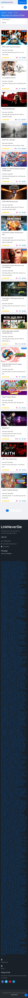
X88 (18, 772)
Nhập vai (4, 242)
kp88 (26, 825)
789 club (5, 715)
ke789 (14, 669)
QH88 (5, 795)
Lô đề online (18, 633)
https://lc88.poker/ (11, 845)
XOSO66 (9, 747)
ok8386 (11, 708)
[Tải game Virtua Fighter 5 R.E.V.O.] (14, 68)
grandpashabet (21, 732)
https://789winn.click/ (11, 794)
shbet (22, 672)
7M (9, 818)
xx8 (1, 789)
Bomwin (2, 601)
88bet (23, 687)
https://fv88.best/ (7, 825)
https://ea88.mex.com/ (12, 707)
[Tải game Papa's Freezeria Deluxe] (14, 387)
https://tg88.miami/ (8, 802)
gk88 (11, 678)
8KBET (19, 699)
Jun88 (12, 592)
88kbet (20, 795)
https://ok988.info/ (14, 629)
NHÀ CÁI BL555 (20, 794)
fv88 (13, 822)
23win (24, 598)
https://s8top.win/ (4, 815)
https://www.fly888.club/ (19, 610)
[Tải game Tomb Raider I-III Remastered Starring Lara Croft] (14, 289)
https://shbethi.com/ (11, 621)
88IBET (24, 677)
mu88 (23, 668)
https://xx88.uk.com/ (17, 731)
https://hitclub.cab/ (4, 649)
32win (23, 766)
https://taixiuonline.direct (17, 743)
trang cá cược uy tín (22, 643)
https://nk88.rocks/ (17, 871)
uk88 (13, 644)
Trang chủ (3, 12)
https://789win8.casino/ (18, 673)
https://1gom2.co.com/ (13, 654)
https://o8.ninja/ (4, 624)
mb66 (8, 631)
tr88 (20, 729)
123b (3, 669)
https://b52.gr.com (18, 847)
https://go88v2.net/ (13, 746)
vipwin (18, 729)
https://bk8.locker (18, 830)
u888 (13, 662)
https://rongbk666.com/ (22, 577)
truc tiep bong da (19, 561)
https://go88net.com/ (4, 655)
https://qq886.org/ (4, 877)
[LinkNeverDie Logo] (7, 2)
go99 (23, 667)
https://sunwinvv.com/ (6, 705)
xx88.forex (12, 778)
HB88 (2, 819)
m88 (6, 746)
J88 (18, 751)
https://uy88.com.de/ (20, 706)
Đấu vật (16, 83)
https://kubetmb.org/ (4, 780)
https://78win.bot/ (20, 609)
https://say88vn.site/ (17, 727)
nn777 (14, 594)
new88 (2, 743)
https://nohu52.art (21, 714)
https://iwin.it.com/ (13, 719)
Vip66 (2, 568)
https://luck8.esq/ (4, 766)
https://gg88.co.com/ (15, 597)
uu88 (11, 608)
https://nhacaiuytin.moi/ (14, 642)
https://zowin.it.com (22, 704)
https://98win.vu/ (4, 757)
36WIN (18, 748)
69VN (11, 817)
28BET (4, 777)
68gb (20, 667)
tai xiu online (23, 679)
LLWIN (7, 616)
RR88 (6, 573)
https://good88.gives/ (4, 711)
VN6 (12, 802)
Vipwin (19, 715)
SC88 (15, 646)
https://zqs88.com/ (4, 800)
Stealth (3, 341)
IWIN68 (25, 657)
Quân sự (8, 341)
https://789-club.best (18, 723)
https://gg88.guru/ (14, 661)
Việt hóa (24, 124)
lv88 (21, 765)
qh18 (16, 771)
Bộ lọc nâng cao (6, 19)
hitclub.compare (3, 730)
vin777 (18, 849)
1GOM (4, 584)
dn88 (12, 702)
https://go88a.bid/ (23, 718)
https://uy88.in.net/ (4, 707)
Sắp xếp (4, 22)
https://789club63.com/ (21, 719)
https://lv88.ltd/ (17, 682)
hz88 (15, 690)
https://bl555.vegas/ (22, 857)
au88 (25, 667)
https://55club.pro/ (7, 703)
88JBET (2, 802)
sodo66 (24, 717)
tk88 (25, 623)
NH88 (9, 829)
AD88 (23, 788)
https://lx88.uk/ (21, 819)
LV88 (10, 782)
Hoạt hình (15, 52)
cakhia (13, 658)
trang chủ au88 (14, 724)
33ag (25, 760)
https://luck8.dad (7, 693)
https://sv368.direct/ (22, 562)
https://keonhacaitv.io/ (5, 708)
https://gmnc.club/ (12, 685)
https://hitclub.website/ (18, 579)
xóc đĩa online (22, 695)
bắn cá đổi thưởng (24, 879)
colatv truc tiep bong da (11, 570)
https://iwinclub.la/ (4, 562)
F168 (22, 617)
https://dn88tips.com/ (5, 796)
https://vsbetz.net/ (17, 759)
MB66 (12, 569)
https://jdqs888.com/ (9, 878)
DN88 (14, 693)
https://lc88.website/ (12, 732)
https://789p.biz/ (23, 761)
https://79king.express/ (5, 574)
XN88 (22, 782)
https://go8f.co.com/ (20, 825)
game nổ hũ (24, 662)
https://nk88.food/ (15, 790)
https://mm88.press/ (4, 587)
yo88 (8, 633)
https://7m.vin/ (23, 698)
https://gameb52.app (13, 698)
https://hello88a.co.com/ (5, 698)
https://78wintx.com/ (4, 634)
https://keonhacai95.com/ (8, 601)
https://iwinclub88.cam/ (10, 773)
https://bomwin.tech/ (15, 580)
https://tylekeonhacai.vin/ (5, 641)
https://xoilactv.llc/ (4, 751)
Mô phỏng (19, 402)
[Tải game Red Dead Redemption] (14, 99)
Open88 (17, 703)
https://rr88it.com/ (19, 604)
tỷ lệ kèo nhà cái (16, 643)
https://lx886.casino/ (22, 792)
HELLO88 (9, 880)
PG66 (20, 708)
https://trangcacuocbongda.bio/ (20, 647)
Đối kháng (10, 52)
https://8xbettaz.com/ (20, 696)
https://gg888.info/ (4, 814)
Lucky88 (16, 785)
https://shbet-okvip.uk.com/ (5, 754)
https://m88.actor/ (6, 714)
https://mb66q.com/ (4, 569)
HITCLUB (4, 673)
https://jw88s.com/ (9, 772)
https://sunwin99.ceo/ (5, 596)
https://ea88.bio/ (21, 658)
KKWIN (7, 791)
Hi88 (22, 864)
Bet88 (12, 594)
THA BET (13, 830)
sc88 (18, 616)
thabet (18, 631)
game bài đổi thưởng (19, 740)
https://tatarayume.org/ (16, 781)
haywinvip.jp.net (14, 722)
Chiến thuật (9, 242)
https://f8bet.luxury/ (11, 854)
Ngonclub (20, 612)
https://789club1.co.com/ (21, 638)
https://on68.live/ (9, 768)
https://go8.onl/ (10, 734)
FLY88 (9, 594)
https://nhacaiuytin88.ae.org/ (15, 744)
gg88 (7, 764)
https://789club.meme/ (8, 781)
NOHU (17, 752)
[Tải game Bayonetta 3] (14, 418)
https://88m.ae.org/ (11, 733)
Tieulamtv (2, 735)
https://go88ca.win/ (4, 839)
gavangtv (14, 573)
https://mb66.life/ (17, 569)
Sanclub (14, 849)
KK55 (2, 773)
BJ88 (6, 789)
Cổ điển (16, 12)
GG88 (16, 589)
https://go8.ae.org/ (11, 764)
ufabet (14, 561)
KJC (25, 576)
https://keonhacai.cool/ (11, 624)
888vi (20, 822)
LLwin (26, 707)
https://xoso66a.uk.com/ (8, 790)
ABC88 (2, 747)
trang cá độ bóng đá (16, 879)
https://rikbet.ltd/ (4, 580)
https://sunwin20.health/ (13, 783)
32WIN (10, 791)
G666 (24, 756)
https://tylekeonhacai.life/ (5, 598)
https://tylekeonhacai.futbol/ (6, 571)
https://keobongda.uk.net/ (21, 806)
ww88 (20, 680)
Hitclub (5, 599)
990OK (2, 855)
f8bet (13, 619)
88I (23, 656)
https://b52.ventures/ (4, 729)
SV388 (6, 829)
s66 (6, 747)
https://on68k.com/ (17, 884)
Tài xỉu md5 (12, 806)
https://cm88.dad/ (4, 586)
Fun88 (12, 562)
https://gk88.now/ (4, 871)
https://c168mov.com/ (4, 666)
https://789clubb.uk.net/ (22, 636)
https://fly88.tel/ (4, 606)
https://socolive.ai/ (4, 756)
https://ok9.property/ (4, 625)
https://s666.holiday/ (12, 736)
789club (21, 601)
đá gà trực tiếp (19, 736)
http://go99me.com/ (7, 755)
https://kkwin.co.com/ (12, 712)
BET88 (16, 741)
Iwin (9, 599)
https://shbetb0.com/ (4, 622)
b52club (2, 604)
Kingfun (15, 709)
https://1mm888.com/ (4, 856)
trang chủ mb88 (8, 724)
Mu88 (22, 852)
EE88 (9, 626)
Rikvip (7, 584)
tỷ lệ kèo (24, 871)
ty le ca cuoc (3, 583)
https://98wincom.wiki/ (10, 870)
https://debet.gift (4, 880)
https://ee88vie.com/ (7, 563)
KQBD (14, 813)
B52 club (11, 584)
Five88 (10, 851)
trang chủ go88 (17, 730)
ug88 (15, 728)
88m (16, 816)
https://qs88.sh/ (4, 807)
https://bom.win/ (16, 612)
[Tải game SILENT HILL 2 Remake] (14, 130)
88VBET (10, 822)
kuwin (20, 674)
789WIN (20, 818)
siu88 (2, 632)
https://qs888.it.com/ (19, 789)
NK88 (4, 668)
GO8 (24, 809)
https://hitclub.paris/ (16, 868)
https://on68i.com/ (6, 741)
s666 (20, 788)
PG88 (19, 598)
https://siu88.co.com (16, 763)
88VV (4, 699)
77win (10, 646)
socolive (23, 736)
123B (21, 757)
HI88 (11, 831)
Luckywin (10, 679)
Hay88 (23, 674)
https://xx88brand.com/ (16, 587)
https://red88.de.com (12, 767)
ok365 (16, 817)
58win (6, 635)
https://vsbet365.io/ (4, 760)
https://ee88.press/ (4, 846)
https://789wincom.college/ (5, 875)
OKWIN (9, 868)
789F (23, 837)
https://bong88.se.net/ (5, 643)
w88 (4, 687)
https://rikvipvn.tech (4, 854)
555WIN (19, 821)
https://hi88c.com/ (20, 876)
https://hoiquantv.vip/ (4, 628)
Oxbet (18, 851)
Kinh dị (14, 145)
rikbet (23, 683)
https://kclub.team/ (19, 581)
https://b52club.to (16, 667)
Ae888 (15, 717)
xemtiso (9, 777)
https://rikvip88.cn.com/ (16, 779)
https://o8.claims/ (18, 800)
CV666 (10, 841)
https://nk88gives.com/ (17, 842)
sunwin (2, 563)
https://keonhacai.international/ (18, 657)
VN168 (24, 692)
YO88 (16, 852)
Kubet (17, 704)
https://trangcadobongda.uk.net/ (6, 667)
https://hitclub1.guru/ (22, 728)
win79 (15, 599)
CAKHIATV (16, 747)
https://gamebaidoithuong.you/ (6, 619)
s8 (4, 803)
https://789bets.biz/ (4, 661)
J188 (14, 705)
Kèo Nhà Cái (19, 709)
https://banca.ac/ (22, 616)
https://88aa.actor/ (4, 607)
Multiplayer (24, 31)
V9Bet (22, 849)
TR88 (24, 776)
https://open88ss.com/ (20, 854)
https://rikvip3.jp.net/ (12, 720)
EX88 (20, 766)
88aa (2, 816)
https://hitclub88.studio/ (10, 716)
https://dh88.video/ (23, 682)
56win (2, 863)
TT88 (10, 765)
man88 (9, 834)
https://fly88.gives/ (4, 629)
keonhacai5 (11, 858)
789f (17, 712)
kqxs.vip (4, 706)
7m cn (25, 847)
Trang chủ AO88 (17, 840)
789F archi (21, 827)
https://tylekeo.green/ (12, 618)
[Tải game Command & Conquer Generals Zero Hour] (14, 223)
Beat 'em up (16, 176)
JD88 (21, 778)
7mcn (7, 583)
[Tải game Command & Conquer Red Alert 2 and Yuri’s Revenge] (14, 256)
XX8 (24, 788)
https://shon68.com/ (21, 859)
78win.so (10, 625)
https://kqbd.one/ (22, 642)
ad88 (4, 789)
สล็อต (10, 605)
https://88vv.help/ (4, 794)
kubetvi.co (15, 699)
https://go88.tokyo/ (18, 586)
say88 (25, 711)
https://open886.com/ (5, 593)
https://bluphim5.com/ (22, 572)
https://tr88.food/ (4, 779)
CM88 (19, 606)
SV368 (21, 753)
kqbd (19, 599)
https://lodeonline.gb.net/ (5, 612)
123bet (8, 730)
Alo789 (9, 567)
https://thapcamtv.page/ (5, 857)
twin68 (23, 702)
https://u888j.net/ (7, 663)
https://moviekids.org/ (10, 671)
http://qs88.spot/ (16, 792)
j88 (9, 711)
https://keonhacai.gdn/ (23, 588)
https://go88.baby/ (19, 648)
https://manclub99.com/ (22, 600)
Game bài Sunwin (13, 867)
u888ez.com (9, 710)
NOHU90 (9, 672)
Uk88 (20, 851)
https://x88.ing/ (19, 677)
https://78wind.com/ (13, 623)
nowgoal (20, 575)
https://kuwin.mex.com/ (5, 804)
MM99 (10, 759)
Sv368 (21, 593)
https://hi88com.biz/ (20, 711)
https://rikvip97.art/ (4, 581)
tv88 (21, 755)
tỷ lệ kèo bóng (6, 850)
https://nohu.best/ (21, 764)
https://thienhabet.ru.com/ (9, 610)
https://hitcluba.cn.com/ (14, 691)
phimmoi (25, 804)
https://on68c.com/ (7, 743)
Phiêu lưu (22, 114)
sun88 (2, 850)
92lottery (5, 847)
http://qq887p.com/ (21, 815)
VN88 (18, 766)
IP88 (24, 862)
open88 (17, 592)
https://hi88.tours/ (13, 748)
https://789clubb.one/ (5, 589)
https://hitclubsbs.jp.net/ (20, 596)
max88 (15, 584)
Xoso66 (10, 569)
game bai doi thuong (4, 830)
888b (2, 770)
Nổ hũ (11, 612)
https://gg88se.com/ (4, 732)
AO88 (7, 648)
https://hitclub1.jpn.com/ (5, 719)
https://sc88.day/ (4, 653)
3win (16, 825)
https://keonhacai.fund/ (20, 567)
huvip (20, 773)
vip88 (25, 849)
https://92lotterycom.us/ (5, 660)
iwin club (22, 626)
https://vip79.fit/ (11, 575)
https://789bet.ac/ (16, 803)
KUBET (20, 837)
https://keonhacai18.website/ (16, 626)
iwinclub (10, 589)
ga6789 (7, 758)
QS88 (9, 645)
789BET (16, 619)
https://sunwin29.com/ (5, 728)
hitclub (25, 610)
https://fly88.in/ (22, 751)
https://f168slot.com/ (22, 592)
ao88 (25, 631)
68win (18, 690)
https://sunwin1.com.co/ (15, 718)
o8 (24, 624)
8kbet (4, 582)
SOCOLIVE (20, 747)
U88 (22, 754)
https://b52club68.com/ (13, 655)
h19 (25, 594)
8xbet (13, 714)
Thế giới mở (10, 83)
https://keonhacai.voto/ (5, 597)
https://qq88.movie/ (4, 865)
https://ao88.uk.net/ (4, 731)
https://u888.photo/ (18, 662)
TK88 (25, 730)
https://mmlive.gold (23, 669)
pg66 (18, 769)
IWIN (18, 564)
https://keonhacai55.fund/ (9, 675)
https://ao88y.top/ (20, 841)
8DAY (14, 850)
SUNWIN (18, 671)
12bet (20, 866)
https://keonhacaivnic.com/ (5, 684)
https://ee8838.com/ (4, 680)
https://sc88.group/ (7, 595)
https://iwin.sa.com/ (11, 586)
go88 (19, 585)
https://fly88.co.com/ (15, 665)
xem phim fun (13, 606)
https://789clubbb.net (5, 852)
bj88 (22, 624)
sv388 (17, 562)
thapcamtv (17, 571)
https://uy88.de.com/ (9, 687)
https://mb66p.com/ (6, 568)
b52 (12, 571)
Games (10, 12)
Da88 (15, 851)
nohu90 (2, 663)
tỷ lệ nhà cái (11, 681)
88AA (2, 759)
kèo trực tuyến (6, 681)
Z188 (4, 648)
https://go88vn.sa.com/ (19, 620)
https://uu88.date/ (11, 756)
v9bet (14, 567)
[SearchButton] (25, 7)
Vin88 (4, 716)
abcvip (9, 813)
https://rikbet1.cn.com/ (5, 656)
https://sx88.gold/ (4, 683)
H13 (14, 778)
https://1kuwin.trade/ (19, 745)
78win (13, 563)
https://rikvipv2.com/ (4, 720)
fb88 (8, 644)
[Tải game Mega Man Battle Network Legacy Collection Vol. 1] (14, 354)
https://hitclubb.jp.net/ (13, 637)
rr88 (4, 632)
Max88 (18, 607)
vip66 (25, 567)
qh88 (11, 683)
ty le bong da (3, 671)
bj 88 (12, 705)
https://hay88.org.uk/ (6, 749)
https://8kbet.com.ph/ (5, 753)
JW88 (19, 778)
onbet (2, 739)
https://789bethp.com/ (5, 665)
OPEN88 (23, 593)
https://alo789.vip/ (4, 843)
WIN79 (19, 852)
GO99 (2, 679)
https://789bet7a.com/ (7, 717)
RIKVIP (11, 585)
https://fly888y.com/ (21, 722)
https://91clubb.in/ (9, 697)
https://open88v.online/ (5, 682)
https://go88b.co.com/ (12, 638)
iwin (23, 583)
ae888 (17, 606)
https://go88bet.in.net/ (8, 723)
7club (20, 849)
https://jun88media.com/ (19, 780)
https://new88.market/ (5, 609)
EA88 (24, 709)
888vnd (22, 822)
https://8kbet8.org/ (12, 622)
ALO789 (19, 619)
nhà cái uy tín (16, 563)
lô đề (2, 644)
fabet (15, 644)
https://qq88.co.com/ (23, 883)
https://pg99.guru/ (18, 845)
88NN (21, 763)
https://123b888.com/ (12, 680)
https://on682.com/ (12, 745)
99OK (22, 826)
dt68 (14, 595)
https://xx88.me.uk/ (21, 574)
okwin (26, 795)
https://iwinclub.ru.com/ (5, 585)
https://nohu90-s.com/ (5, 783)
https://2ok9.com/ (14, 616)
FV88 (16, 715)
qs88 (16, 679)
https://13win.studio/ (16, 761)
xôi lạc (11, 567)
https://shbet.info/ (16, 645)
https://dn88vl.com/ (17, 832)
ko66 (2, 749)
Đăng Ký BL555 (15, 821)
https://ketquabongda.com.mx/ (6, 677)
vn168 (10, 695)
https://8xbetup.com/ (12, 856)
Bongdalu (11, 643)
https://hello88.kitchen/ (5, 654)
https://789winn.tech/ (13, 796)
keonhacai (21, 684)
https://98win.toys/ (4, 763)
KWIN (20, 777)
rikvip (24, 601)
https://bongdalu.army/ (5, 642)
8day (14, 653)
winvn (13, 717)
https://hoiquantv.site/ (13, 628)
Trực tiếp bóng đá (4, 567)
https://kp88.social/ (13, 686)
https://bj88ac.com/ (4, 718)
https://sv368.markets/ (14, 770)
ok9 (10, 576)
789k (17, 681)
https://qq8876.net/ (10, 673)
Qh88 (20, 697)
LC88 (6, 678)
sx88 (20, 844)
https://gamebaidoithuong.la (22, 670)
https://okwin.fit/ (11, 865)
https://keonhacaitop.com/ (12, 600)
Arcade (6, 54)
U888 (21, 665)
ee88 (5, 695)
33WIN (12, 672)
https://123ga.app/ (6, 770)
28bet (5, 712)
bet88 (9, 579)
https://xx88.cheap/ (17, 855)
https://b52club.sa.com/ (5, 588)
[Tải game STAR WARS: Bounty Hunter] (14, 192)
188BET (11, 653)
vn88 (2, 699)
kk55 (14, 768)
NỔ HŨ (12, 634)
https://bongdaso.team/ (14, 641)
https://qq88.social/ (16, 831)
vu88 (6, 736)
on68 (12, 743)
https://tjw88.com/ (17, 882)
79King (4, 616)
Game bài (2, 623)
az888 (13, 728)
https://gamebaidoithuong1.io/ (6, 721)
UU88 (4, 678)
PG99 (11, 741)
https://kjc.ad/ (9, 776)
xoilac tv (9, 562)
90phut (20, 659)
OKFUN (25, 801)
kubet (15, 562)
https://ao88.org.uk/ (4, 869)
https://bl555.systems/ (8, 659)
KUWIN (14, 752)
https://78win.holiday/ (5, 801)
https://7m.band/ (22, 641)
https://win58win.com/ (12, 826)
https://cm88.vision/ (17, 608)
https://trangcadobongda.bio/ (21, 622)
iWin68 (2, 723)
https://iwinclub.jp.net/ (5, 637)
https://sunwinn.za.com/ (12, 611)
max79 (2, 768)
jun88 (19, 629)
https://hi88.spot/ (9, 820)
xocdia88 (2, 693)
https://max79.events (17, 853)
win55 (9, 746)
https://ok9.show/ (4, 696)
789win (17, 585)
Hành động (4, 52)
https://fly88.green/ (4, 626)
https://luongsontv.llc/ (10, 690)
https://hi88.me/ (20, 625)
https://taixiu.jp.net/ (4, 638)
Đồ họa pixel (22, 176)
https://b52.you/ (18, 649)
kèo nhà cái (5, 579)
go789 (13, 847)
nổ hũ (26, 597)
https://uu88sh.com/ (21, 784)
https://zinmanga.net (8, 561)
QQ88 (17, 815)
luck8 (9, 669)
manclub (11, 613)
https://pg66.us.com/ (4, 592)
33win (11, 668)
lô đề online (14, 678)
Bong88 (8, 606)
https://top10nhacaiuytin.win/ (19, 576)
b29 (1, 635)
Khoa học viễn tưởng (7, 209)
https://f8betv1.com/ (12, 828)
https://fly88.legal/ (7, 674)
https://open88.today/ (13, 593)
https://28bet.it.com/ (9, 803)
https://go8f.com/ (9, 876)
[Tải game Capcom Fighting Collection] (14, 480)
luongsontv (3, 573)
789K (4, 809)
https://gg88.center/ (15, 632)
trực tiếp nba (22, 573)
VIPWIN (9, 763)
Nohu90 (17, 613)
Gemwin (6, 650)
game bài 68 (10, 847)
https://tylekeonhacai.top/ (12, 636)
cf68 (5, 745)
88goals (20, 583)
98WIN (22, 768)
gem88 (21, 597)
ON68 (10, 709)
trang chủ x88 (20, 724)
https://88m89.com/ (12, 837)
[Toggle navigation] (2, 7)
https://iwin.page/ (11, 649)
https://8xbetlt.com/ (12, 656)
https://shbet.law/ (18, 621)
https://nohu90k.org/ (11, 833)
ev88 (6, 633)
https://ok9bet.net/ (4, 887)
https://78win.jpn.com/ (5, 798)
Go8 (24, 826)
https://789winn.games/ (20, 814)
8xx (1, 577)
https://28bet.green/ (4, 769)
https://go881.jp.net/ (20, 611)
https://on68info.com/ (15, 754)
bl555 (26, 680)
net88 (5, 613)
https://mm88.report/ (4, 709)
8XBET (22, 691)
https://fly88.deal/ (11, 647)
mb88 (16, 668)
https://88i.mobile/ (4, 733)
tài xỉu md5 (14, 862)
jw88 (17, 844)
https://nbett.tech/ (9, 842)
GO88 (12, 595)
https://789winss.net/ (4, 840)
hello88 (22, 769)
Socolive (15, 769)
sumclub (5, 672)
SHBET (24, 581)
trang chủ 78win (12, 863)
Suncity (23, 831)
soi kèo (26, 573)
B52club (10, 630)
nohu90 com (16, 819)
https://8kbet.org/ (4, 600)
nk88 (18, 705)
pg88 (15, 818)
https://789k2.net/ (4, 778)
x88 (1, 633)
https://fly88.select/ (20, 623)
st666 (2, 758)
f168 (23, 612)
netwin (13, 841)
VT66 (23, 778)
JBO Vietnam (3, 820)
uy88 (2, 658)
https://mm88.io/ (6, 577)
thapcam (2, 727)
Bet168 (21, 598)
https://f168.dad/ (12, 666)
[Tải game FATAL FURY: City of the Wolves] (14, 37)
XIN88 (14, 772)
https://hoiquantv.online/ (21, 628)
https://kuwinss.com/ (10, 795)
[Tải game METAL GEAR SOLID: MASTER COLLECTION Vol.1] (14, 321)
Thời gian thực (22, 273)
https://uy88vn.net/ (18, 865)
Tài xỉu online (22, 772)
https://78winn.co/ (19, 839)
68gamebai (6, 704)
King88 (18, 807)
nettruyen (3, 561)
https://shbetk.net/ (15, 659)
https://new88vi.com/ (20, 878)
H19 (11, 747)
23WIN (2, 703)
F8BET (12, 739)
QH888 (2, 755)
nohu (2, 687)
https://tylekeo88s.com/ (21, 739)
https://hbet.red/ (21, 707)
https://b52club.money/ (12, 607)
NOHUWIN (11, 850)
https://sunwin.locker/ (5, 572)
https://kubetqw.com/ (5, 742)
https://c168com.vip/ (11, 793)
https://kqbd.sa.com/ (17, 858)
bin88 (14, 589)
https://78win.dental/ (15, 838)
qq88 (2, 740)
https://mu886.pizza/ (12, 742)
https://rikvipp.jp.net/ (21, 637)
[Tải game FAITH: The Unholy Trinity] (14, 449)
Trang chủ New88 (13, 843)
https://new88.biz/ (14, 598)
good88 (8, 785)
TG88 (17, 765)
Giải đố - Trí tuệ (19, 305)
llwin (4, 768)
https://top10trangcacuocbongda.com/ (7, 620)
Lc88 (13, 677)
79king (24, 617)
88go (4, 867)
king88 (5, 782)
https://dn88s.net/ (4, 734)
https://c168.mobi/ (16, 834)
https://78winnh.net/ (23, 568)
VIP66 (18, 568)
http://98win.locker (16, 846)
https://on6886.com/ (7, 884)
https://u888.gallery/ (10, 706)
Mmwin (13, 723)
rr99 (8, 867)
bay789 (25, 865)
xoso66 (22, 585)
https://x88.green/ (17, 672)
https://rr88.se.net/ (9, 582)
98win (24, 673)
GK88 (22, 785)
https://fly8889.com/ (22, 632)
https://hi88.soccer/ (4, 881)
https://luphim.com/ (15, 605)
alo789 (15, 740)
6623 (10, 853)
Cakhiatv (13, 797)
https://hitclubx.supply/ (12, 670)
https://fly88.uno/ (21, 594)
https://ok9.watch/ (4, 647)
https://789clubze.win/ (5, 605)
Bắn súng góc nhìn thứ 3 (13, 114)
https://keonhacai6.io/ (5, 874)
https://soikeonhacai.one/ (5, 691)
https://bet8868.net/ (15, 827)
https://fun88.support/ (14, 866)
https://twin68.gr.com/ (16, 753)
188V (6, 817)
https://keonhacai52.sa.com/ (6, 859)
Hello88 (23, 746)
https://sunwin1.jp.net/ (16, 721)
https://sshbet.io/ (4, 621)
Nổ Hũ (17, 764)
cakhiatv (17, 573)
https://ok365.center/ (13, 574)
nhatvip (15, 729)
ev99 (9, 683)
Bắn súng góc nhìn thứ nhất (14, 240)
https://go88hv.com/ (11, 692)
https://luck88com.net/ (21, 820)
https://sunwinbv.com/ (5, 864)
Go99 (26, 696)
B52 (23, 597)
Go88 (18, 575)
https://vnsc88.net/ (14, 663)
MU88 (8, 623)
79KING (20, 605)
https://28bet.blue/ (12, 609)
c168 (9, 634)
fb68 (2, 867)
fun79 (21, 834)
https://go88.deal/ (12, 596)
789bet (16, 658)
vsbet (10, 644)
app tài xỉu (5, 644)
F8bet (17, 635)
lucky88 (22, 730)
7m (23, 575)
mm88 (17, 867)
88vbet (2, 791)
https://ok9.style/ (4, 771)
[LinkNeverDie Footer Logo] (11, 526)
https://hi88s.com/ (4, 594)
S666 (17, 728)
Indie (15, 402)
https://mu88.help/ (4, 611)
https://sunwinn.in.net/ (19, 692)
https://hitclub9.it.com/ (5, 702)
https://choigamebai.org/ (5, 576)
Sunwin (14, 633)
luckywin (22, 708)
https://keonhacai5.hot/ (20, 720)
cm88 (20, 613)
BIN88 (15, 575)
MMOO (12, 703)
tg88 (22, 663)
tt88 (13, 668)
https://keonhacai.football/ (12, 564)
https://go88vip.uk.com (5, 837)
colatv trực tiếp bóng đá (8, 658)
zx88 (15, 822)
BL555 (8, 686)
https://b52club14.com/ (8, 752)
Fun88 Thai (12, 751)
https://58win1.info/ (16, 755)
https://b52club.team (22, 635)
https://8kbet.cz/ (21, 810)
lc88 (16, 768)
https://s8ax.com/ (22, 833)
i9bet (14, 604)
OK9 (15, 617)
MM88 (15, 572)
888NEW (2, 675)
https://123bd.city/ (14, 883)
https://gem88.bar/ (4, 575)
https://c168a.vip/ (6, 863)
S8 (17, 679)
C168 (2, 616)
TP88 (19, 802)
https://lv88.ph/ (15, 804)
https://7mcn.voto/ (4, 645)
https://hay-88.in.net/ (9, 699)
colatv (5, 570)
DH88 (7, 819)
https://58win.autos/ (19, 693)
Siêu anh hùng (5, 178)
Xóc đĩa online (11, 583)
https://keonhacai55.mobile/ (18, 650)
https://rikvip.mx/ (4, 692)
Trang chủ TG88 (6, 838)
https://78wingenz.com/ (19, 660)
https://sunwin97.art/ (12, 581)
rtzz (22, 809)
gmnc (2, 662)
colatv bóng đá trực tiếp (22, 570)
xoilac (21, 571)
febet (12, 813)
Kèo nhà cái (19, 678)
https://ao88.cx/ (21, 734)
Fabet (4, 851)
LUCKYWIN (11, 840)
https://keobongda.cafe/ (5, 608)
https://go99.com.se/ (4, 765)
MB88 (14, 875)
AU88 (2, 724)
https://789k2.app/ (4, 833)
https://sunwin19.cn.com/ (14, 588)
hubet (2, 695)
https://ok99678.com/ (4, 646)
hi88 (23, 834)
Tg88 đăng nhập (15, 697)
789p (2, 772)
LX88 (19, 765)
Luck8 (24, 685)
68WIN (2, 710)
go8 (25, 668)
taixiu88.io (14, 684)
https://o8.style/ (8, 632)
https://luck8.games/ (11, 766)
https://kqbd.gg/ (10, 757)
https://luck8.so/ (4, 686)
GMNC (14, 613)
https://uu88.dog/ (4, 784)
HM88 (15, 703)
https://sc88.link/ (15, 708)
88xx (2, 668)
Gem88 (12, 851)
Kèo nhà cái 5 (16, 583)
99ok (8, 849)
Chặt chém (10, 433)
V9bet (17, 599)
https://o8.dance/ (11, 800)
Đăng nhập (22, 2)
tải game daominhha (21, 589)
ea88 (13, 844)
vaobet (2, 595)
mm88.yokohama (12, 780)
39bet (8, 744)
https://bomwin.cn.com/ (22, 654)
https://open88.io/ (6, 808)
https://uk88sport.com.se (21, 767)
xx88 (14, 571)
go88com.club (8, 722)
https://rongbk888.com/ (13, 577)
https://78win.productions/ (5, 788)
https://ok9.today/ (18, 829)
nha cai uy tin (24, 582)
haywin (12, 727)
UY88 (23, 703)
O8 (18, 674)
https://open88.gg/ (6, 821)
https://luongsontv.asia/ (21, 856)
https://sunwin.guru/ (11, 648)
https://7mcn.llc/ (18, 624)
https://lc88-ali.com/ (18, 716)
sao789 (17, 777)
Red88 (7, 851)
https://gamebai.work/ (5, 617)
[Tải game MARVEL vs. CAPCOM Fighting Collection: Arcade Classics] (14, 159)
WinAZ (16, 791)
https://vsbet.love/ (4, 879)
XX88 (10, 572)
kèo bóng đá (15, 820)
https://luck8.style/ (9, 761)
